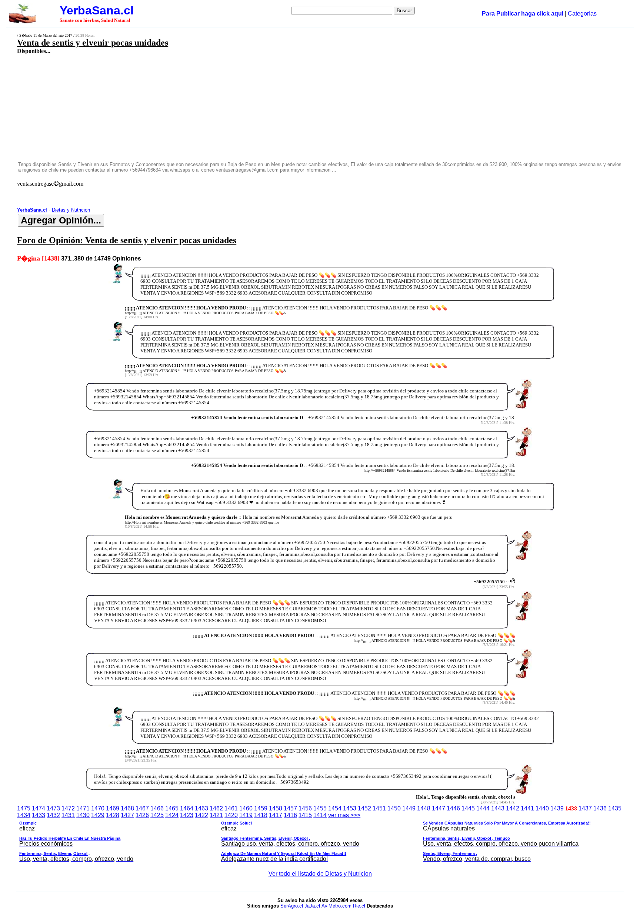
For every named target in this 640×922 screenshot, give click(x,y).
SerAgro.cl (291, 906)
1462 (216, 808)
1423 (186, 815)
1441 (527, 808)
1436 (600, 808)
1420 (231, 815)
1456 (305, 808)
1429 (97, 815)
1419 (246, 815)
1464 (186, 808)
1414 (320, 815)
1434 (23, 815)
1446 (453, 808)
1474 (38, 808)
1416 (290, 815)
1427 (127, 815)
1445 (468, 808)
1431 (68, 815)
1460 (246, 808)
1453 (349, 808)
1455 (320, 808)
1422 (201, 815)
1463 (201, 808)
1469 (112, 808)
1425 (157, 815)
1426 (142, 815)
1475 (23, 808)
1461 (231, 808)
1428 (112, 815)
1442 (512, 808)
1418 (260, 815)
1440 (542, 808)
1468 (127, 808)
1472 (68, 808)
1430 (83, 815)
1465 (172, 808)
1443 (497, 808)
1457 (290, 808)
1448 (423, 808)
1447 (438, 808)
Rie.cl (359, 906)
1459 (260, 808)
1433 (38, 815)
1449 (409, 808)
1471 (83, 808)
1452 (364, 808)
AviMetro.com (336, 906)
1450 (394, 808)
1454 (334, 808)
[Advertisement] (243, 107)
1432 (53, 815)
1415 (305, 815)
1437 (585, 808)
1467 (142, 808)
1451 (379, 808)
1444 (483, 808)
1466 (157, 808)
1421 (216, 815)
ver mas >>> (305, 837)
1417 (275, 815)
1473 (53, 808)
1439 (557, 808)
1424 (172, 815)
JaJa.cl (312, 906)
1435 (614, 808)
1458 (275, 808)
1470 (97, 808)
